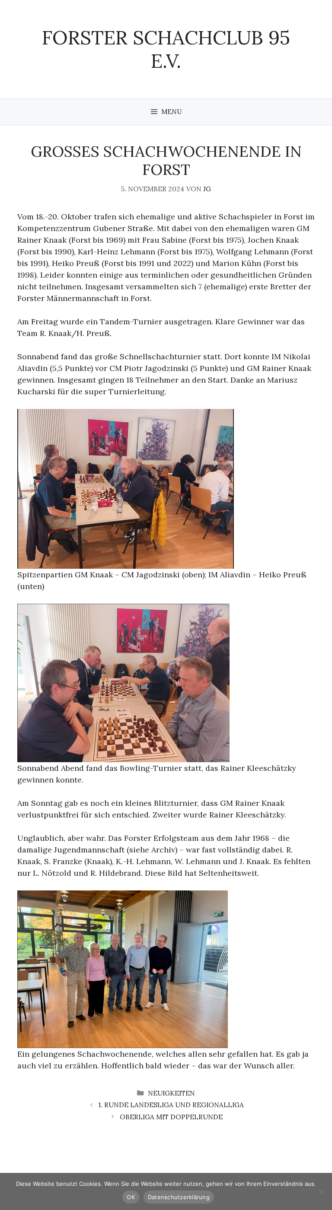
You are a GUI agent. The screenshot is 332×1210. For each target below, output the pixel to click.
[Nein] (321, 1191)
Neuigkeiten (171, 1093)
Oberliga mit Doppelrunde (171, 1117)
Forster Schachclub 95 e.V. (166, 49)
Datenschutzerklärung (179, 1197)
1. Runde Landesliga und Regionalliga (171, 1105)
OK (131, 1197)
